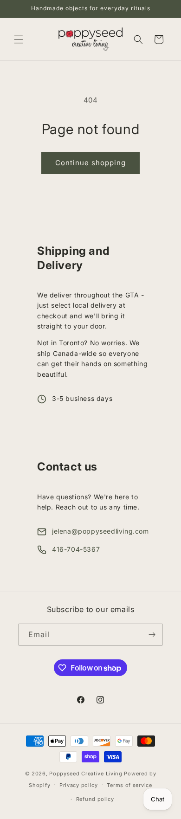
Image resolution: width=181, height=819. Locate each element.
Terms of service (129, 785)
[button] (18, 39)
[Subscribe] (152, 634)
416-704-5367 (76, 549)
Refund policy (95, 799)
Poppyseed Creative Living (86, 773)
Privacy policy (78, 785)
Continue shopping (90, 162)
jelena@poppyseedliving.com (100, 531)
